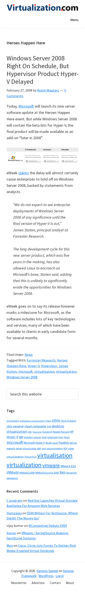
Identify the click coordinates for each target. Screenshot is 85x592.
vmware (51, 465)
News (29, 354)
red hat (73, 442)
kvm (60, 437)
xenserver (71, 472)
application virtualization (32, 420)
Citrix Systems (68, 420)
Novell (48, 442)
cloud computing (35, 426)
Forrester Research (41, 360)
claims (23, 172)
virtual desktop (15, 456)
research (11, 448)
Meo (10, 545)
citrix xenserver (15, 426)
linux (67, 437)
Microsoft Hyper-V (34, 442)
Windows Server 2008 (22, 377)
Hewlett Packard (61, 431)
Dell (49, 426)
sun (39, 448)
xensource (12, 478)
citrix (56, 420)
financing (37, 432)
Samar (11, 533)
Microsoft (26, 106)
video (71, 448)
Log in (60, 576)
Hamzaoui (14, 513)
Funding (47, 431)
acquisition (13, 420)
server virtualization (26, 448)
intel (44, 437)
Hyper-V (33, 366)
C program (14, 500)
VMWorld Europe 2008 (47, 472)
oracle (55, 443)
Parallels (64, 443)
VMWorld (13, 472)
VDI (65, 448)
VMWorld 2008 (26, 472)
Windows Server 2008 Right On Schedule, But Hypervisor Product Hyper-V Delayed (42, 69)
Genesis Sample (47, 571)
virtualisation (44, 371)
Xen (62, 472)
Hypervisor (49, 366)
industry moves (32, 437)
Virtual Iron (30, 456)
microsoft (25, 371)
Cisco (48, 420)
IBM (21, 437)
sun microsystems (52, 448)
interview (52, 437)
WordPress (46, 576)
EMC (30, 432)
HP (72, 432)
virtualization (66, 371)
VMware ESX (68, 466)
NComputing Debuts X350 (48, 525)
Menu (74, 20)
